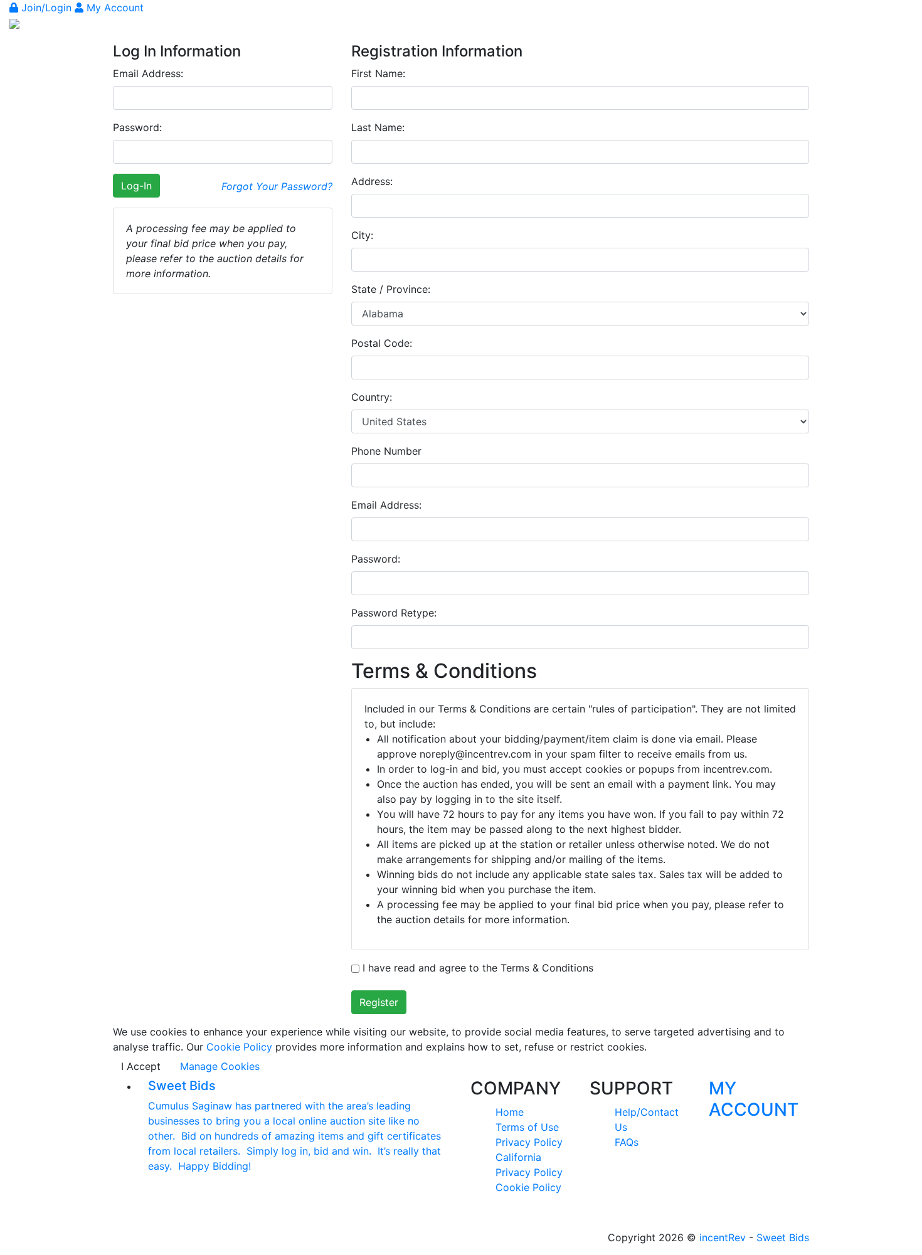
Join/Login (46, 7)
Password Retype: (394, 612)
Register (378, 1002)
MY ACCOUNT (753, 1099)
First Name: (378, 73)
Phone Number (386, 451)
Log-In (136, 185)
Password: (137, 127)
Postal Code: (381, 343)
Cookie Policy (239, 1047)
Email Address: (148, 73)
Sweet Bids (782, 1237)
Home (509, 1112)
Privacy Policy (529, 1142)
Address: (372, 181)
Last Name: (378, 127)
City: (362, 235)
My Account (113, 7)
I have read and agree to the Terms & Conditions (476, 967)
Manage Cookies (220, 1066)
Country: (371, 397)
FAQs (627, 1142)
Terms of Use (527, 1127)
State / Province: (390, 289)
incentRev (722, 1237)
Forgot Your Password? (276, 186)
